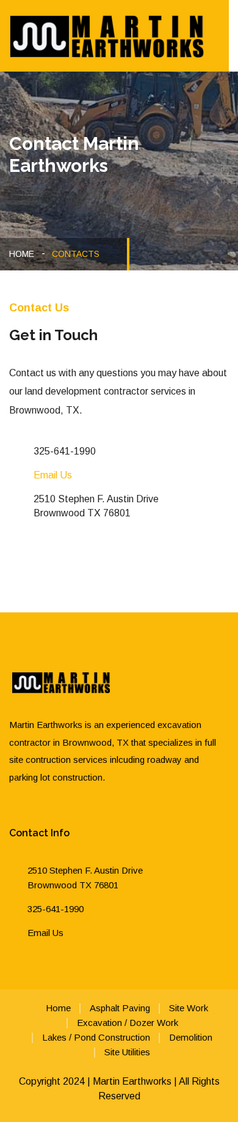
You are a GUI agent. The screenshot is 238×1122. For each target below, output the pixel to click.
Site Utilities (127, 1052)
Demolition (190, 1037)
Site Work (188, 1008)
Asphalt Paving (120, 1008)
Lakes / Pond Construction (96, 1037)
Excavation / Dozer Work (127, 1022)
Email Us (53, 475)
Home (21, 254)
